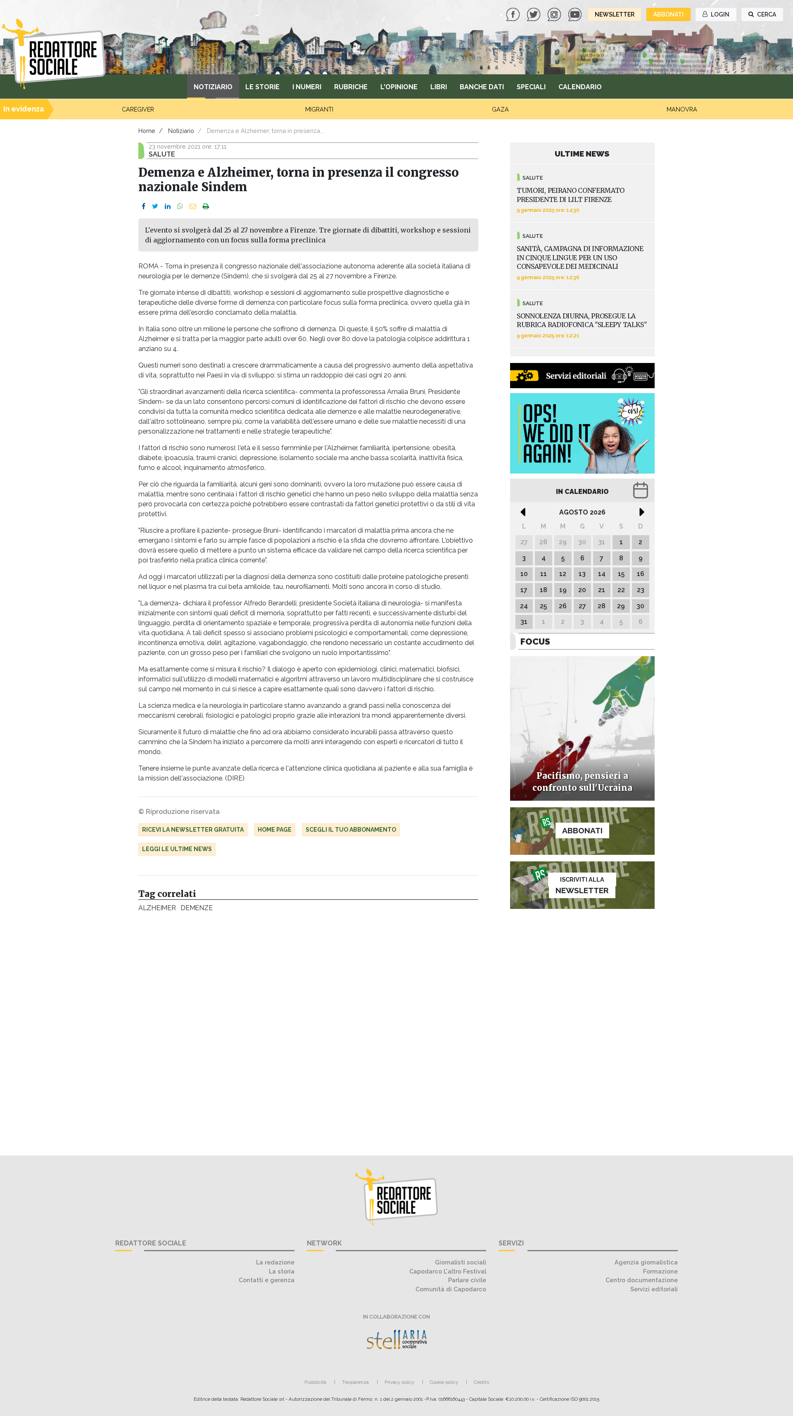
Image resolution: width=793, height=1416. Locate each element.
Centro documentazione (641, 1279)
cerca (766, 14)
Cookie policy (444, 1382)
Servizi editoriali (654, 1289)
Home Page (275, 829)
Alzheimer (157, 908)
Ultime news (582, 153)
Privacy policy (399, 1382)
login (719, 14)
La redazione (275, 1262)
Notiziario (213, 87)
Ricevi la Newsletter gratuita (193, 829)
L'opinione (399, 87)
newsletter (614, 14)
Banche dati (482, 87)
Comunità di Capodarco (450, 1289)
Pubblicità (315, 1382)
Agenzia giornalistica (646, 1262)
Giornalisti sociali (460, 1262)
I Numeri (306, 87)
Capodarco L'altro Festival (447, 1271)
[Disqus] (308, 1029)
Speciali (531, 87)
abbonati (668, 14)
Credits (481, 1382)
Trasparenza (355, 1382)
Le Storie (262, 87)
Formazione (660, 1271)
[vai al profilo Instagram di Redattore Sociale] (555, 14)
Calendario (580, 87)
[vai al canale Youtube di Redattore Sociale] (575, 14)
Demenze (196, 908)
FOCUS (535, 641)
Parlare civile (467, 1279)
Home (146, 130)
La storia (281, 1271)
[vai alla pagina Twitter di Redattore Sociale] (534, 14)
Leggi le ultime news (177, 849)
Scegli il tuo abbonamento (351, 829)
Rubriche (351, 87)
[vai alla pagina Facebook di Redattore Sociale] (513, 14)
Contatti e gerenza (266, 1279)
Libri (438, 87)
